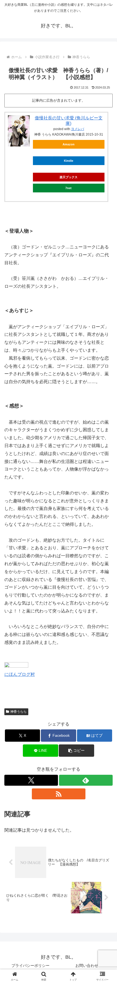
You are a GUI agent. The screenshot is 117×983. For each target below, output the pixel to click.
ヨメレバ (77, 129)
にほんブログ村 (19, 674)
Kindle (68, 160)
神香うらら (18, 712)
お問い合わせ (86, 965)
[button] (76, 750)
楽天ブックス (69, 177)
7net (68, 188)
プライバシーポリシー (30, 965)
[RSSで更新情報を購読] (58, 793)
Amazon (69, 144)
